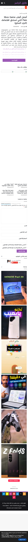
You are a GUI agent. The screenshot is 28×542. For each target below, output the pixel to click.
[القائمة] (2, 3)
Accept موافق (22, 539)
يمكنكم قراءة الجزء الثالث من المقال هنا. (13, 54)
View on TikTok (13, 480)
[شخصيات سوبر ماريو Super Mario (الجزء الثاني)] (21, 127)
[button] (14, 288)
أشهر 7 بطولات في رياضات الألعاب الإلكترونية (7, 185)
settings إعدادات (5, 536)
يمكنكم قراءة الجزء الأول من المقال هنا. (13, 49)
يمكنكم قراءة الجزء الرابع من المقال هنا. (13, 56)
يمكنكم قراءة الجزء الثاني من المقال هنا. (13, 52)
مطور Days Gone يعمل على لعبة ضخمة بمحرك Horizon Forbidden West (7, 191)
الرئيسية (24, 13)
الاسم (25, 225)
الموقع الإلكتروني (23, 238)
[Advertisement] (14, 528)
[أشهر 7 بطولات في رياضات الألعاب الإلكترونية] (7, 127)
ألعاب (20, 13)
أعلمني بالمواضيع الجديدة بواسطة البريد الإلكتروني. (14, 247)
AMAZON (12, 488)
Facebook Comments (16, 203)
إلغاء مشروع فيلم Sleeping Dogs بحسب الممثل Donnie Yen (22, 191)
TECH (16, 488)
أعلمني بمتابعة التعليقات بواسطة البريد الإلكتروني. (14, 244)
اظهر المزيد (14, 60)
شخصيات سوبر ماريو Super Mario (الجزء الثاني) (21, 185)
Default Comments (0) (6, 203)
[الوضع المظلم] (4, 3)
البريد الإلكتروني (23, 232)
